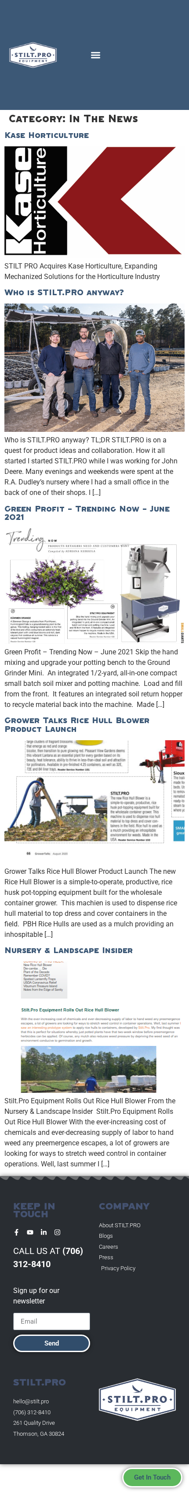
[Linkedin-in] (43, 1232)
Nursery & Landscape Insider (68, 950)
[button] (95, 55)
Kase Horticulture (46, 135)
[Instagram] (57, 1232)
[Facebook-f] (16, 1232)
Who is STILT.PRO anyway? (64, 292)
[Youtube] (30, 1232)
